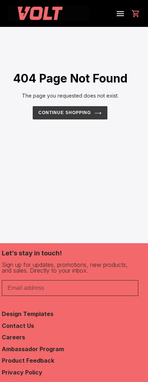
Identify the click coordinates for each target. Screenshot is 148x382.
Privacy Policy (22, 372)
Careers (13, 337)
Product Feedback (28, 360)
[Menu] (120, 13)
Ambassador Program (33, 349)
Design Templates (28, 313)
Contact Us (18, 325)
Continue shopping (64, 112)
